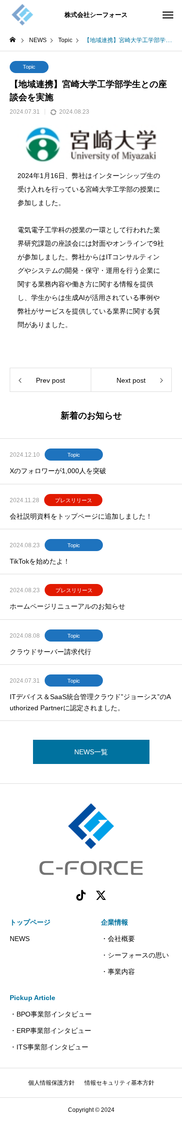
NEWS (20, 938)
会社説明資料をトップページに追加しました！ (81, 516)
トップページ (30, 922)
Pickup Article (32, 998)
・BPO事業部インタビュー (51, 1014)
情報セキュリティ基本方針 (119, 1082)
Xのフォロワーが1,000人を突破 (58, 471)
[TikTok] (81, 895)
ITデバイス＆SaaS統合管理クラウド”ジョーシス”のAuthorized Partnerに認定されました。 (90, 702)
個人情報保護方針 (51, 1082)
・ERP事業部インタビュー (50, 1030)
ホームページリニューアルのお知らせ (67, 606)
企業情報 (114, 922)
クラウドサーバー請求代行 (50, 652)
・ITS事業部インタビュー (49, 1047)
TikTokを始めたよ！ (40, 561)
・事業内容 (118, 971)
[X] (101, 895)
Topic (29, 67)
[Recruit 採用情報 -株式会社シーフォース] (22, 14)
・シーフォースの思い (135, 955)
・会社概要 (118, 938)
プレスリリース (73, 500)
